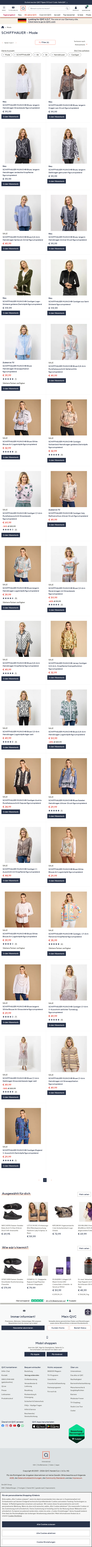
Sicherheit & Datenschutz (34, 1401)
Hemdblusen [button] (59, 55)
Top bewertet (69, 15)
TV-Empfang (75, 1402)
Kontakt (4, 1375)
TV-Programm (52, 1375)
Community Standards (55, 1478)
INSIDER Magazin (54, 1371)
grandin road (40, 1488)
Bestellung (28, 1371)
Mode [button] (7, 55)
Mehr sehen (84, 1194)
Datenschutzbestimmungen (30, 1478)
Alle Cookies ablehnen (46, 1533)
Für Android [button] (57, 1354)
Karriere (73, 1394)
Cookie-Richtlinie (15, 1516)
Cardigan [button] (75, 55)
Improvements (50, 1488)
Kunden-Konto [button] (58, 1328)
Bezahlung (28, 1390)
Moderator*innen (77, 1398)
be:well (57, 15)
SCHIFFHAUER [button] (23, 55)
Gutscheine (51, 1379)
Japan (57, 1465)
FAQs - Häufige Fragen (33, 1405)
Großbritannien (43, 1465)
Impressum (77, 1478)
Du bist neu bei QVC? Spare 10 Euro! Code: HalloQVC (45, 2)
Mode (88, 15)
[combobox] (47, 8)
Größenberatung (30, 1379)
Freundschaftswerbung (56, 1383)
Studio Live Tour (76, 1406)
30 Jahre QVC (30, 15)
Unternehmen (75, 1371)
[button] (4, 9)
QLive (3, 1386)
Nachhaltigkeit (76, 1379)
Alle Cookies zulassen (46, 1524)
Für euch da (51, 1391)
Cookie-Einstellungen (46, 1542)
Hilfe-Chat (5, 1371)
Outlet (72, 1411)
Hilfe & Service (30, 1409)
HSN (3, 1488)
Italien (52, 1465)
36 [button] (46, 55)
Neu (20, 15)
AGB (12, 1478)
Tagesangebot (9, 15)
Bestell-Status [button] (80, 1328)
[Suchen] (67, 8)
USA (34, 1465)
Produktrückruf (7, 1398)
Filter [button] (45, 42)
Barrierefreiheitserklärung (80, 1383)
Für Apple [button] (35, 1354)
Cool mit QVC (45, 15)
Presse (3, 1390)
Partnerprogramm (54, 1387)
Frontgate (21, 1488)
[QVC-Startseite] (3, 27)
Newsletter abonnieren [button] (23, 1328)
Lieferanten (5, 1394)
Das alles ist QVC (76, 1375)
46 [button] (37, 55)
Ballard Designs (11, 1488)
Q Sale (80, 15)
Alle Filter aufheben (81, 51)
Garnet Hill (30, 1488)
